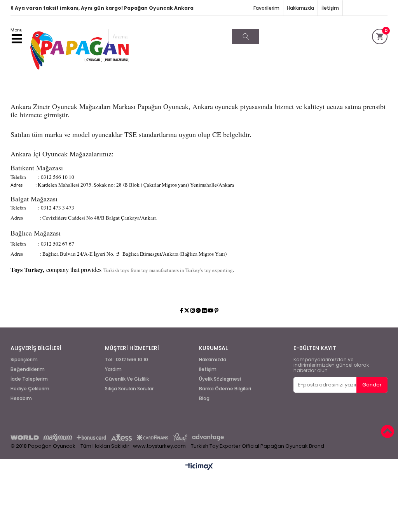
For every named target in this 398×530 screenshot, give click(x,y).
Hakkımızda (300, 8)
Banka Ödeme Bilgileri (225, 388)
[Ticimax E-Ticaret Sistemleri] (199, 467)
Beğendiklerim (27, 369)
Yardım (113, 369)
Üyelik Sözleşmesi (220, 379)
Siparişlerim (24, 359)
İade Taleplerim (29, 379)
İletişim (330, 8)
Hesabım (21, 398)
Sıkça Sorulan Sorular (129, 388)
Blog (204, 398)
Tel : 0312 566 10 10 (126, 359)
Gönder (372, 384)
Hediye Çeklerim (29, 388)
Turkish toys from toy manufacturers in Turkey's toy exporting (168, 270)
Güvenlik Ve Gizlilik (127, 379)
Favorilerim (266, 8)
